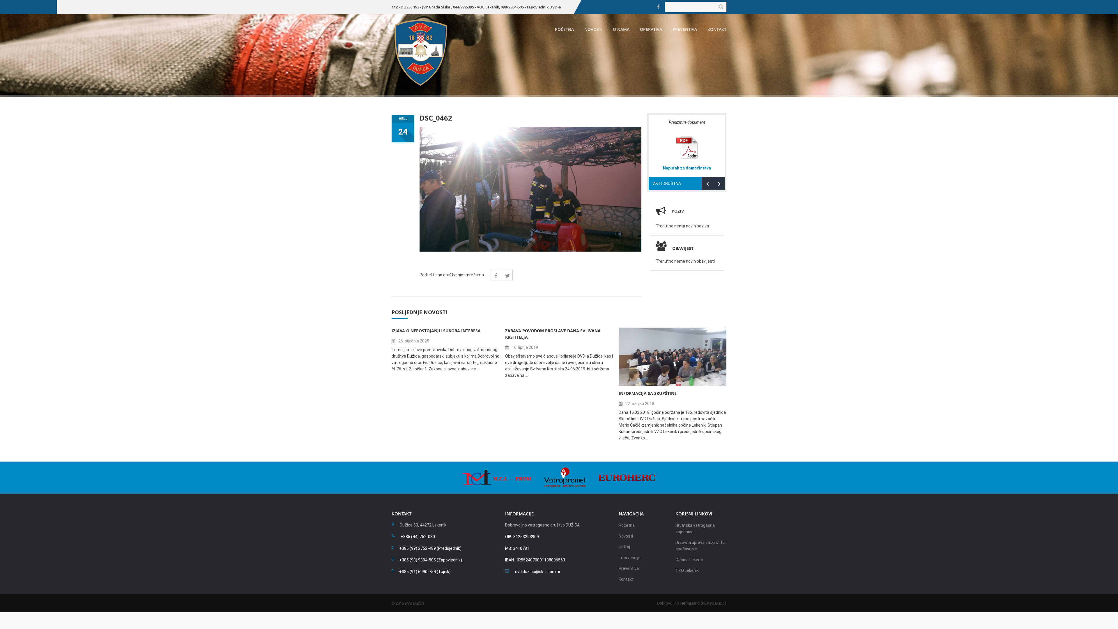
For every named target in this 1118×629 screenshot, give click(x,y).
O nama (621, 29)
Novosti (593, 29)
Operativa (651, 29)
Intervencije (630, 557)
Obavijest (683, 248)
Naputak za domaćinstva (687, 168)
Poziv (678, 211)
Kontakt (716, 29)
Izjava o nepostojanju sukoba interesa (436, 330)
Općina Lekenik (689, 559)
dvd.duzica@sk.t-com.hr (537, 571)
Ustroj (624, 547)
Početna (564, 29)
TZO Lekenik (687, 570)
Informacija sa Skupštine (648, 393)
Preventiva (685, 29)
